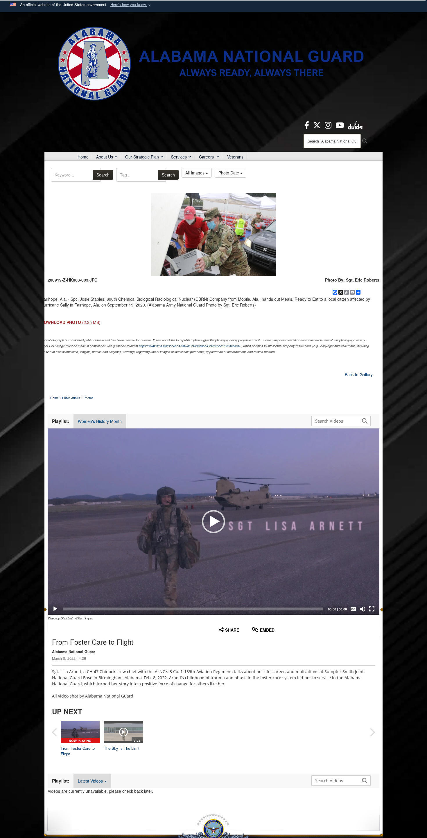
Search (103, 175)
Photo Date (229, 173)
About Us (104, 157)
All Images (195, 173)
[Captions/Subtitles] (353, 609)
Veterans (235, 157)
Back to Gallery (359, 374)
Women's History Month (100, 421)
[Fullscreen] (372, 609)
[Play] (55, 609)
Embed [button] (267, 630)
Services (179, 157)
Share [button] (232, 630)
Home (83, 157)
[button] (131, 5)
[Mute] (362, 609)
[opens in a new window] (306, 124)
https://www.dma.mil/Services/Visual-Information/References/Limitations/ (189, 346)
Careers (207, 157)
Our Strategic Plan (142, 157)
